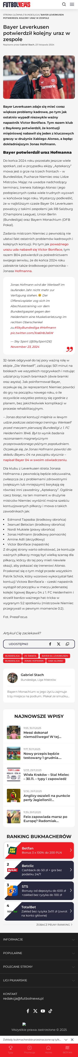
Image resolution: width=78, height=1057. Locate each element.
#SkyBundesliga (26, 327)
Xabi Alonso (55, 660)
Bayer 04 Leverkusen (55, 656)
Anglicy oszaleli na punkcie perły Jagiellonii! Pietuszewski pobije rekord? (47, 802)
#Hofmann (48, 327)
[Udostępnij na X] (58, 644)
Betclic (28, 866)
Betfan (27, 848)
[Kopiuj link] (67, 644)
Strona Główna (12, 14)
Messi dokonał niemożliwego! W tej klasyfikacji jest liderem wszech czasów (44, 739)
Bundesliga (32, 14)
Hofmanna (23, 271)
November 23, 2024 (24, 347)
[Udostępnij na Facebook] (50, 644)
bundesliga (12, 660)
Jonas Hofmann (33, 660)
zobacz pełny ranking (53, 924)
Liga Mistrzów (46, 679)
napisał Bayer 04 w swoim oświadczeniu (35, 460)
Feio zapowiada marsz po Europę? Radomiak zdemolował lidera (45, 821)
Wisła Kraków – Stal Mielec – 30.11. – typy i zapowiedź (46, 777)
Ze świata (30, 656)
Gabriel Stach (27, 44)
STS (25, 886)
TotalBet (28, 907)
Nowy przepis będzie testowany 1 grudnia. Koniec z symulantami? (44, 758)
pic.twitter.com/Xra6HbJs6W (31, 333)
